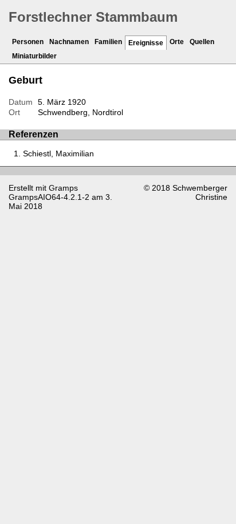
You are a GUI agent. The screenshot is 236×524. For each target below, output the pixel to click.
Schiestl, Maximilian (58, 153)
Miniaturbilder (34, 56)
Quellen (202, 42)
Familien (108, 42)
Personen (28, 42)
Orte (177, 42)
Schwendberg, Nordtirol (80, 112)
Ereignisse (145, 43)
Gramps (63, 187)
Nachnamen (69, 42)
